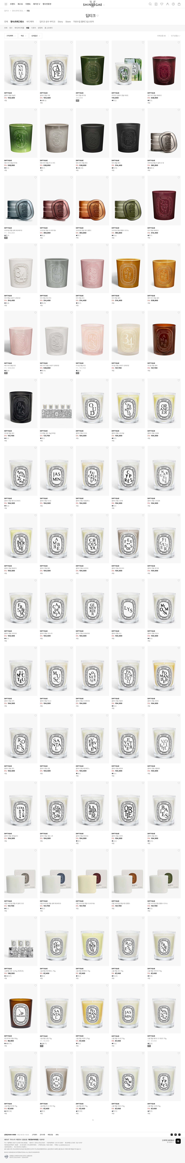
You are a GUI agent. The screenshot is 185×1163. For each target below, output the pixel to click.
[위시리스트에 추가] (35, 42)
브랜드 (12, 4)
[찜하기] (97, 16)
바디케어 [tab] (30, 21)
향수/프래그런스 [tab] (17, 21)
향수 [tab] (10, 28)
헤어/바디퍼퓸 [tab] (19, 28)
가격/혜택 (10, 36)
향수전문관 (47, 4)
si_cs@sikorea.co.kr (64, 1145)
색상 (22, 36)
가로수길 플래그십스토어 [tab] (83, 21)
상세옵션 (34, 36)
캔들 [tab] (27, 28)
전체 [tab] (6, 21)
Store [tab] (68, 21)
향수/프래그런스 (17, 11)
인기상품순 (175, 36)
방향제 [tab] (40, 28)
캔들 (28, 11)
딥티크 (6, 11)
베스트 (20, 4)
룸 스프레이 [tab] (49, 28)
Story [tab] (60, 21)
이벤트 (28, 4)
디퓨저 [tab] (33, 28)
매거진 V (36, 4)
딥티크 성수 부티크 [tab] (47, 21)
